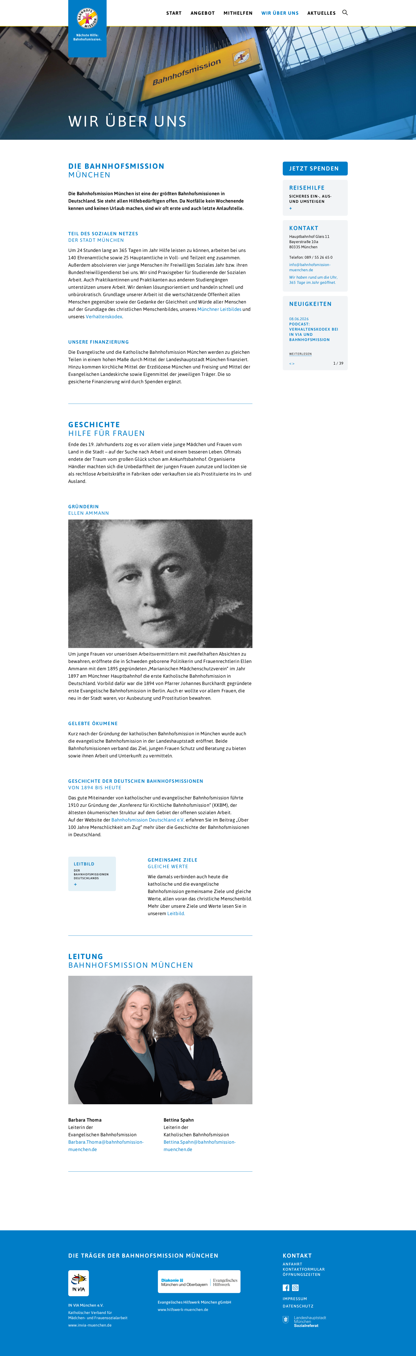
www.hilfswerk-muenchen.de (183, 1309)
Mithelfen (238, 13)
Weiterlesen (300, 354)
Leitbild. (176, 913)
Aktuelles (321, 13)
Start (174, 13)
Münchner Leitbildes (219, 309)
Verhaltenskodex (104, 316)
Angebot (203, 13)
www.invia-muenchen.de (90, 1325)
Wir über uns (280, 13)
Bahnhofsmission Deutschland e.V (147, 820)
